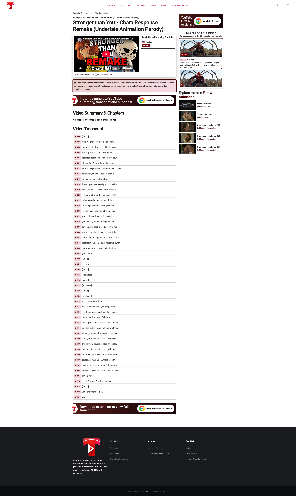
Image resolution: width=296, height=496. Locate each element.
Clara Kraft (108, 75)
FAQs (188, 448)
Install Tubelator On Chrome (158, 100)
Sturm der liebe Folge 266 (208, 125)
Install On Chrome (210, 21)
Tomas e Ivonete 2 (205, 114)
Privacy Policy (191, 453)
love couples (204, 117)
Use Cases (114, 453)
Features (114, 448)
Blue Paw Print (204, 106)
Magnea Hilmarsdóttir (207, 128)
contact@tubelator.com (158, 453)
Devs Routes (148, 491)
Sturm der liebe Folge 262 (208, 136)
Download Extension (119, 459)
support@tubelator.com (196, 459)
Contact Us (153, 448)
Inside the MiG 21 (204, 103)
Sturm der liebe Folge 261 (208, 147)
